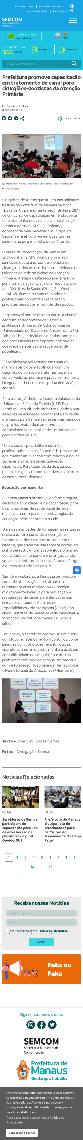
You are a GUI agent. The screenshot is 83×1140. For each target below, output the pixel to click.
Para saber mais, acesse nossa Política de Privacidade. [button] (35, 1120)
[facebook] (41, 1025)
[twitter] (52, 1024)
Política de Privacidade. (53, 931)
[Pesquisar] (74, 64)
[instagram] (30, 1024)
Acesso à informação (37, 11)
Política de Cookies (24, 6)
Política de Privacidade (50, 6)
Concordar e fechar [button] (21, 1133)
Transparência (59, 11)
